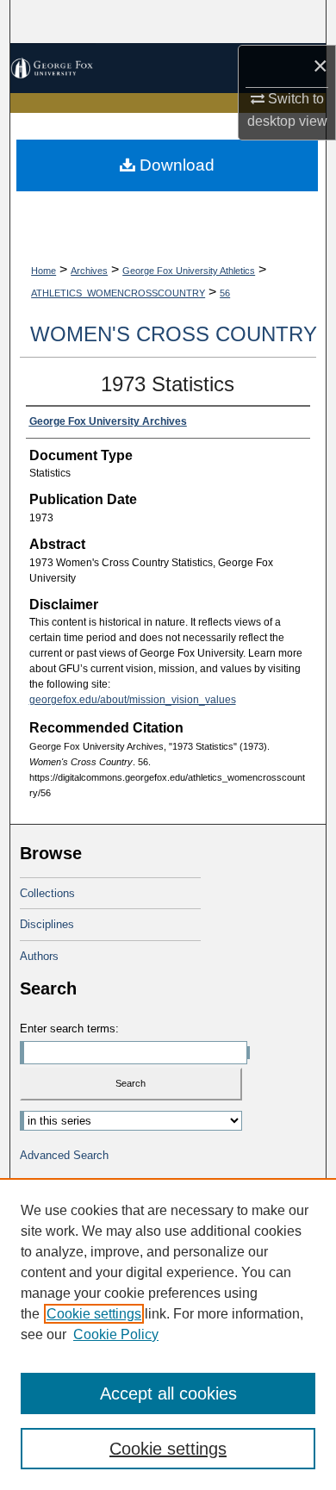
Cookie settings (94, 1313)
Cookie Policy (116, 1334)
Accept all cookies (168, 1393)
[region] (168, 1334)
